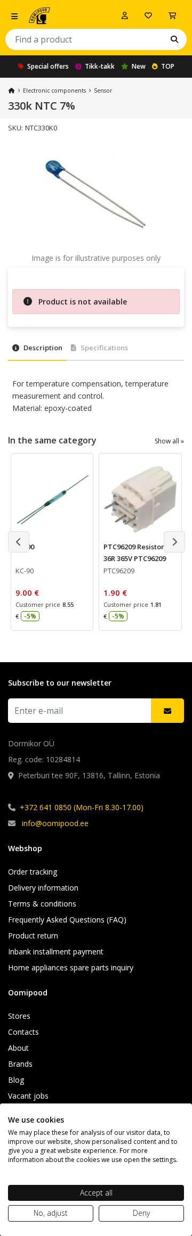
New (139, 66)
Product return (33, 935)
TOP (167, 66)
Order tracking (32, 872)
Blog (16, 1080)
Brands (20, 1064)
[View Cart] (172, 15)
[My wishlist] (148, 15)
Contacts (23, 1032)
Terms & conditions (42, 904)
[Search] (174, 39)
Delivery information (43, 888)
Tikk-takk (100, 66)
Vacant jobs (28, 1096)
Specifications (104, 347)
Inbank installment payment (55, 951)
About (18, 1048)
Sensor (103, 90)
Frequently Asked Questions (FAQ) (67, 919)
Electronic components (54, 90)
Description (42, 347)
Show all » (169, 441)
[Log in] (125, 15)
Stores (19, 1016)
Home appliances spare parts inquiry (70, 967)
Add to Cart (63, 614)
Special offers (48, 66)
